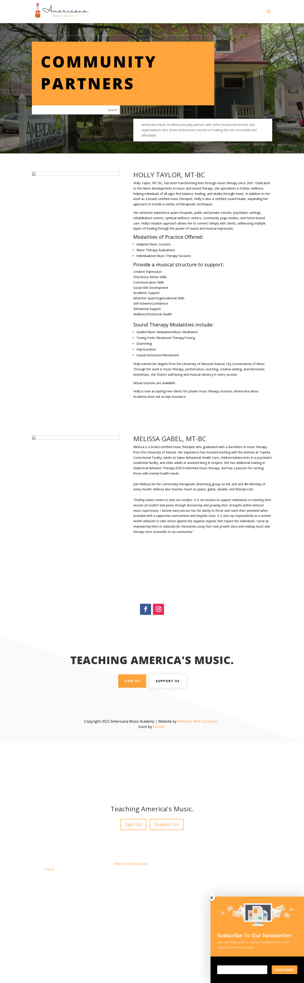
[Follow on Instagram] (158, 609)
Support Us (168, 681)
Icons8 (158, 726)
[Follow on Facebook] (145, 609)
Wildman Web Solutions (197, 721)
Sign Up (132, 681)
